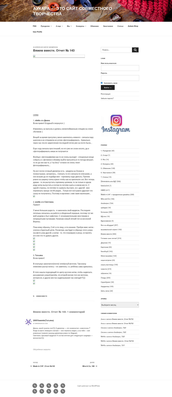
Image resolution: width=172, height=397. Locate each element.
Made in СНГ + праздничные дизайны (115, 194)
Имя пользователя (108, 63)
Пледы (103, 277)
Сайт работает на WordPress (88, 386)
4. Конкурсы (105, 164)
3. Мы (103, 159)
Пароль (104, 73)
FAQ (34, 26)
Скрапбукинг (105, 282)
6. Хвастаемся (106, 172)
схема (35, 114)
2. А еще (104, 155)
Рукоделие (45, 26)
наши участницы (107, 264)
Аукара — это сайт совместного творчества (72, 11)
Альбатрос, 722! (120, 328)
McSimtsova (53, 47)
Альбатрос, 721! (118, 345)
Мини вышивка (106, 256)
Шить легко (105, 291)
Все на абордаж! (107, 225)
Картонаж (104, 247)
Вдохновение (106, 221)
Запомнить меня (110, 83)
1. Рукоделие (106, 150)
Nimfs (103, 336)
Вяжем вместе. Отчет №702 (122, 319)
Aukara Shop (133, 26)
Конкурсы (80, 26)
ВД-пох (103, 216)
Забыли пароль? (107, 98)
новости (104, 269)
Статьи (120, 26)
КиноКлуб (104, 251)
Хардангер (105, 286)
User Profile (37, 32)
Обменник (94, 26)
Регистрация (105, 94)
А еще (58, 26)
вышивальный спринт (109, 229)
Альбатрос (105, 203)
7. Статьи (104, 177)
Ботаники (104, 212)
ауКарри (104, 207)
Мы (68, 26)
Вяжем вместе (41, 296)
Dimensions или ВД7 (108, 181)
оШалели (104, 273)
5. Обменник (106, 168)
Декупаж (104, 242)
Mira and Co (105, 199)
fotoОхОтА (105, 185)
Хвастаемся (108, 26)
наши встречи (106, 260)
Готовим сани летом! (109, 238)
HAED (103, 190)
